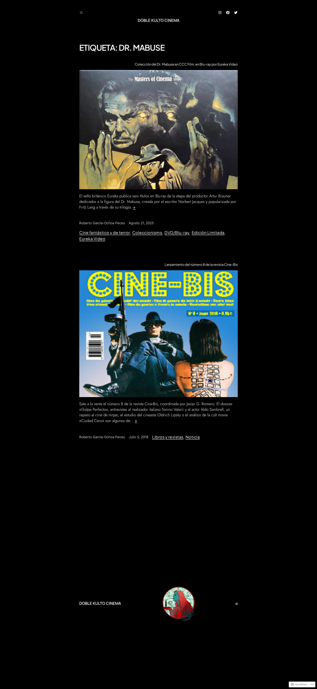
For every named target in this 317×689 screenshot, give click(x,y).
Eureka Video (92, 238)
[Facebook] (228, 13)
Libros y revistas (167, 436)
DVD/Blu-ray (177, 232)
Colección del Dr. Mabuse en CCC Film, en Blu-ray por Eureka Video (186, 64)
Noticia (193, 436)
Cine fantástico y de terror (104, 232)
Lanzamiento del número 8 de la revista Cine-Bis (201, 264)
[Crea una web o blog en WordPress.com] (236, 603)
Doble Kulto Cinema (158, 20)
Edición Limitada (208, 232)
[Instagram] (220, 13)
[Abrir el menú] (81, 13)
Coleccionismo (147, 232)
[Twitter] (236, 13)
